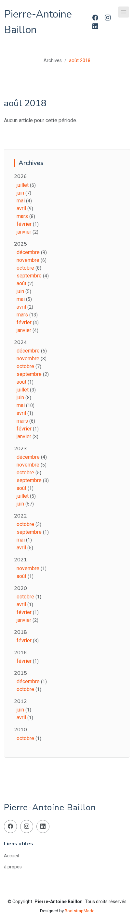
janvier (25, 232)
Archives (53, 60)
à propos (13, 866)
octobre (26, 268)
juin (21, 193)
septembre (30, 276)
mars (23, 216)
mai (21, 201)
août (22, 283)
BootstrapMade (79, 910)
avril (22, 208)
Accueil (11, 855)
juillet (23, 185)
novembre (29, 260)
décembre (29, 252)
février (25, 224)
